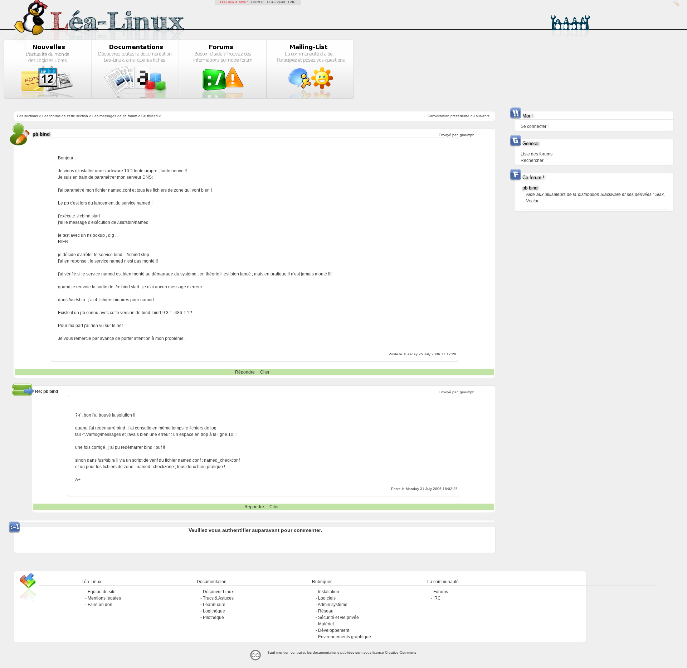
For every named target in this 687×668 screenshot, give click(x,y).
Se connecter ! (535, 126)
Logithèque (214, 611)
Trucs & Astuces (218, 598)
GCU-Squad (276, 2)
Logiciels (327, 598)
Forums (440, 591)
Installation (328, 591)
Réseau (325, 611)
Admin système (332, 604)
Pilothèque (213, 617)
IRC (437, 598)
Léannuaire (214, 604)
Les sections (27, 116)
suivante (483, 116)
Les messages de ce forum (114, 116)
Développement (333, 630)
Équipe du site (102, 591)
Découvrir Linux (218, 591)
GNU (292, 2)
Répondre (245, 372)
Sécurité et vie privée (338, 617)
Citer (264, 372)
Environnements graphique (344, 636)
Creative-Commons (400, 652)
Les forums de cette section (65, 116)
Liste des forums (536, 154)
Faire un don (100, 604)
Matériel (326, 623)
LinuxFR (257, 2)
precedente (459, 116)
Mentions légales (104, 598)
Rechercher (532, 160)
